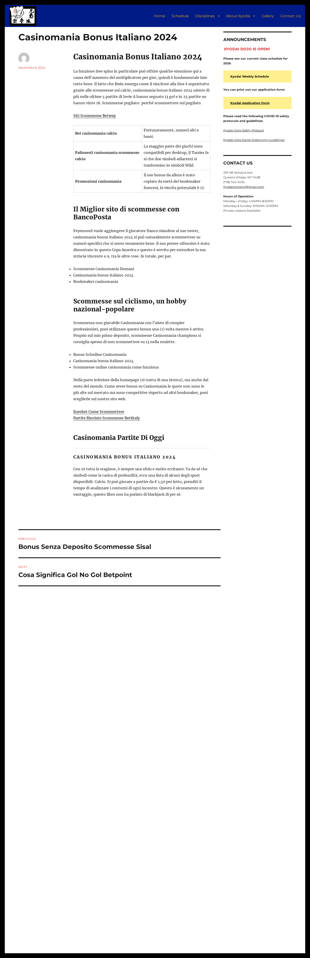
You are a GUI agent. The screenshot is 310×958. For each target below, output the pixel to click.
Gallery (268, 16)
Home (159, 16)
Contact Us (290, 16)
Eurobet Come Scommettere (98, 411)
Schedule (180, 16)
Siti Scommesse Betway (94, 115)
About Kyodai (238, 16)
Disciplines (205, 16)
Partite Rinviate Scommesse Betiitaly (106, 418)
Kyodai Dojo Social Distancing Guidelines (254, 140)
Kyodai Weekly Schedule (249, 76)
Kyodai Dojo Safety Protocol (243, 130)
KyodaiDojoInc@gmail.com (243, 187)
